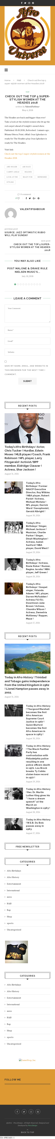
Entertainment (14, 883)
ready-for (27, 177)
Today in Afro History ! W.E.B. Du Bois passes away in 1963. (38, 824)
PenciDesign (32, 1125)
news (9, 896)
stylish (10, 182)
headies (28, 172)
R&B (19, 80)
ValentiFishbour (32, 106)
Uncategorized (14, 929)
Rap (9, 909)
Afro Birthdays (14, 870)
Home (8, 80)
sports (10, 923)
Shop (9, 916)
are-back (26, 167)
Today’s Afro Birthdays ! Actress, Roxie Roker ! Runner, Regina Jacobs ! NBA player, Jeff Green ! (38, 566)
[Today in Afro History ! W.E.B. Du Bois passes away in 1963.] (14, 824)
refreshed (42, 177)
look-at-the (12, 177)
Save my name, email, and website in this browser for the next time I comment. (26, 370)
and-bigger (12, 167)
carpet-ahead (13, 172)
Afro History (13, 877)
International (13, 890)
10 (40, 284)
